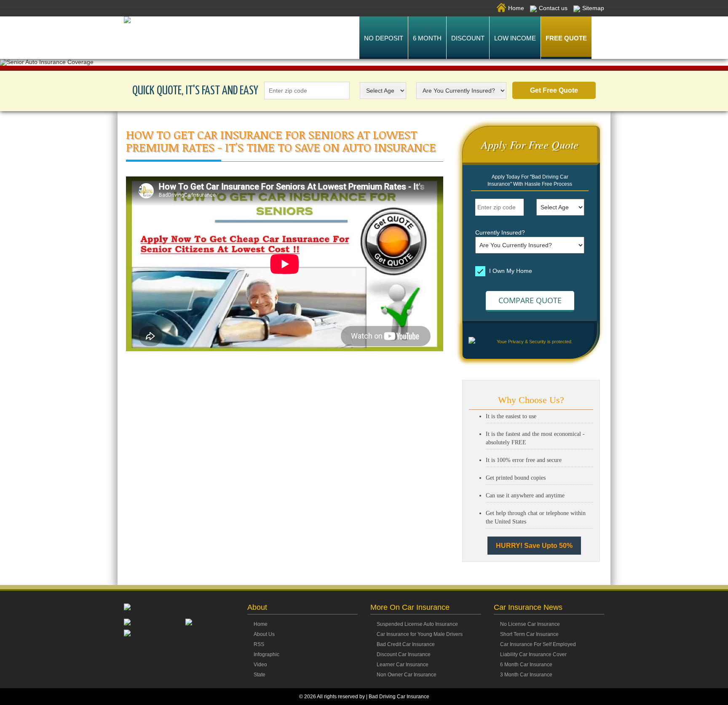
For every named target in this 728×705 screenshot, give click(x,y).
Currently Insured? (500, 232)
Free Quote (566, 38)
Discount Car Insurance (404, 654)
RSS (259, 644)
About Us (264, 634)
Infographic (266, 654)
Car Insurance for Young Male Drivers (420, 634)
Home (516, 8)
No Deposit (383, 38)
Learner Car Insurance (402, 665)
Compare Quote (530, 300)
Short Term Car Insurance (529, 634)
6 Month (427, 38)
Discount (467, 38)
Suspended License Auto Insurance (417, 624)
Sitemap (593, 8)
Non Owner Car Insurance (406, 675)
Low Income (515, 38)
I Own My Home (509, 270)
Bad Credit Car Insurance (406, 644)
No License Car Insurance (530, 624)
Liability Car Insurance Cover (533, 654)
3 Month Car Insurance (526, 675)
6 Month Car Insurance (526, 665)
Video (260, 665)
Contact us (553, 8)
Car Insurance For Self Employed (538, 644)
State (259, 675)
